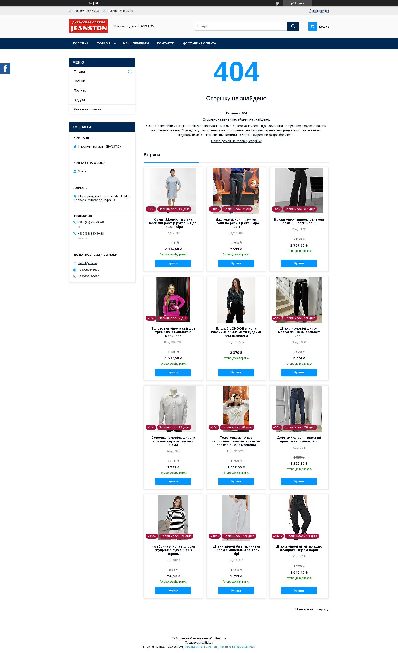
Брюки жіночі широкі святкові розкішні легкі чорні (299, 221)
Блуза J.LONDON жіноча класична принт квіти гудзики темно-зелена (236, 332)
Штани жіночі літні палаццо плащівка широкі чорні (299, 548)
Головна (81, 43)
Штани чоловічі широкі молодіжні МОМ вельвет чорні (299, 332)
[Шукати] (293, 26)
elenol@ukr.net (87, 263)
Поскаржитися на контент (201, 646)
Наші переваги (136, 43)
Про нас (80, 90)
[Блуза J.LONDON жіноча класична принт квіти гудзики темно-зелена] (236, 299)
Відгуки (79, 100)
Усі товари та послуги (309, 609)
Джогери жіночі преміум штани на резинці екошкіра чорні (236, 223)
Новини (79, 81)
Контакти (165, 43)
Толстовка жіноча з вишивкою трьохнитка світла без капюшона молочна (236, 441)
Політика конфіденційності (237, 646)
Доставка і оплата (199, 43)
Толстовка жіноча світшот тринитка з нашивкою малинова (173, 332)
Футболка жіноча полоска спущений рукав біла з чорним (173, 550)
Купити (173, 263)
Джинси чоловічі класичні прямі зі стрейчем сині (299, 439)
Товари (103, 43)
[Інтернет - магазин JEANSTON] (88, 31)
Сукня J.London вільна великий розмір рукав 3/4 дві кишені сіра (173, 223)
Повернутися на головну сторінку (236, 141)
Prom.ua (220, 638)
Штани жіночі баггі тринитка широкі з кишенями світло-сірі (236, 550)
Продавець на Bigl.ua (199, 642)
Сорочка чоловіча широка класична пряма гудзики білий (173, 441)
